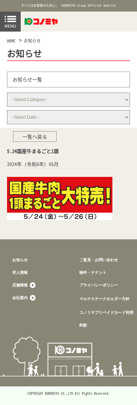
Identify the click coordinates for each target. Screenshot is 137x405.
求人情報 (20, 272)
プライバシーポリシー (98, 284)
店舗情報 (20, 284)
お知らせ (32, 41)
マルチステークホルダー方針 (104, 298)
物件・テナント (92, 272)
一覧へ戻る (34, 136)
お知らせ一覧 (27, 79)
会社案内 (20, 297)
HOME (11, 41)
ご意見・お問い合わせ (98, 259)
